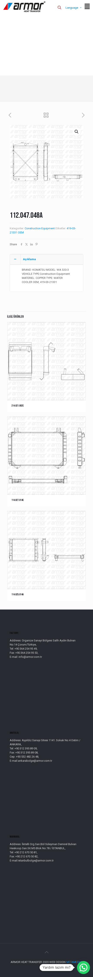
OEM (21, 232)
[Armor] (24, 6)
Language (72, 7)
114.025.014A (17, 594)
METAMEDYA (74, 962)
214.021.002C (17, 405)
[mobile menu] (87, 6)
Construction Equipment (40, 228)
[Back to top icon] (46, 952)
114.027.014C (17, 500)
